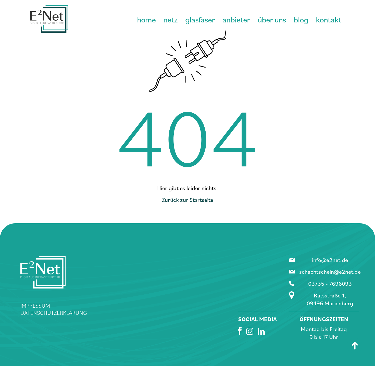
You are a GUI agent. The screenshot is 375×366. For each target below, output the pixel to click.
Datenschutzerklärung (53, 312)
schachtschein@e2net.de (330, 271)
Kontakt (328, 19)
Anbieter (236, 19)
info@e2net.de (330, 259)
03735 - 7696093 (330, 283)
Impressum (35, 305)
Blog (301, 19)
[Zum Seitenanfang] (354, 345)
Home (146, 19)
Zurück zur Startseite (187, 199)
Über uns (272, 19)
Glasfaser (200, 19)
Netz (170, 19)
